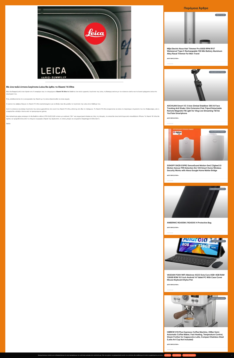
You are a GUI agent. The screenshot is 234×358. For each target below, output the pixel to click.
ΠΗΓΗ (8, 124)
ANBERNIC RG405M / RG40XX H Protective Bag (189, 223)
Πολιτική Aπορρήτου (189, 355)
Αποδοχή (167, 355)
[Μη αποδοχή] (232, 355)
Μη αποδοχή (177, 355)
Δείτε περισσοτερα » (173, 58)
